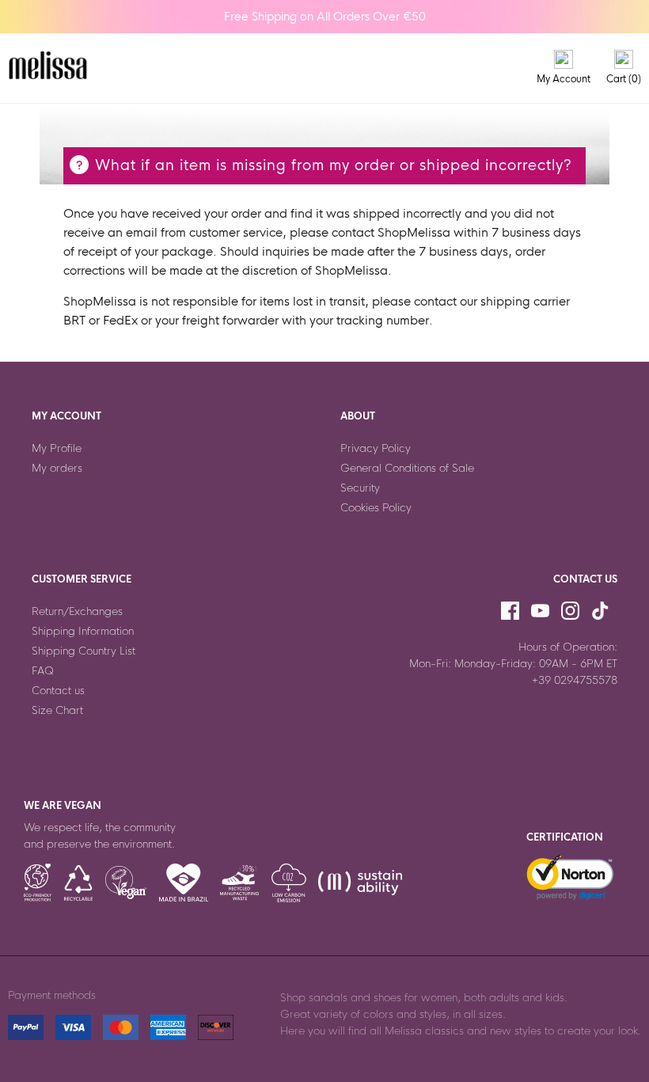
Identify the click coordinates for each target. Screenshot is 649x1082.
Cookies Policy (376, 507)
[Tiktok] (600, 611)
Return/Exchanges (77, 611)
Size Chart (57, 710)
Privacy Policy (375, 448)
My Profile (57, 448)
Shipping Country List (83, 651)
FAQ (43, 671)
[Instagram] (570, 611)
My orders (57, 468)
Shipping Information (83, 631)
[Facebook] (510, 611)
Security (360, 488)
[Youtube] (540, 611)
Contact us (58, 690)
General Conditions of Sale (407, 468)
